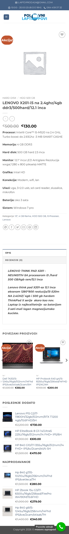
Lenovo (7, 219)
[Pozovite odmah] (61, 526)
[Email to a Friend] (23, 227)
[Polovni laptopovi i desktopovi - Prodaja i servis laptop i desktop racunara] (34, 17)
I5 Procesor (53, 216)
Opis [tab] (8, 253)
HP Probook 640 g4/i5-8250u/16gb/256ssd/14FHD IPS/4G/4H (51, 381)
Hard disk (9, 98)
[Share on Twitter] (17, 227)
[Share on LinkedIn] (36, 227)
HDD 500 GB (27, 98)
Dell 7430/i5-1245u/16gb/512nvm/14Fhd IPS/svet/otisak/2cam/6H (18, 381)
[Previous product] (12, 118)
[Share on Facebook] (11, 227)
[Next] (66, 367)
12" (16, 216)
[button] (6, 17)
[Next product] (5, 118)
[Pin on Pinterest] (29, 227)
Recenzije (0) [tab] (13, 260)
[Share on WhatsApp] (5, 227)
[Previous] (3, 367)
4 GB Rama (25, 216)
